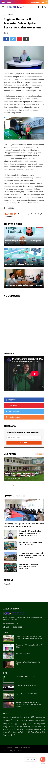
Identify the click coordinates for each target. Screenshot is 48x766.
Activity (5, 717)
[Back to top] (42, 755)
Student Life (6, 732)
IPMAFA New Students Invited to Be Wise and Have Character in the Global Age (31, 555)
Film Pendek (29, 721)
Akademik (15, 717)
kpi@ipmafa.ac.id (11, 623)
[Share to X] (13, 39)
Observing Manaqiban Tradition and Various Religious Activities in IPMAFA (24, 525)
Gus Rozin (11, 724)
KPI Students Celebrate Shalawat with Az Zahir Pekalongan (28, 566)
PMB (39, 727)
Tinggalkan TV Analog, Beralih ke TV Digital (29, 646)
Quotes (28, 729)
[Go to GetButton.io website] (42, 763)
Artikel (10, 15)
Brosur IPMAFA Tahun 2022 (26, 685)
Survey (15, 732)
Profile (21, 729)
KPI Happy (11, 727)
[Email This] (26, 39)
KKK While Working (23, 653)
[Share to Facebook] (6, 39)
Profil (13, 729)
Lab (18, 727)
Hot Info (29, 724)
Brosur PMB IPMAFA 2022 (25, 677)
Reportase (37, 729)
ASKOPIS (39, 717)
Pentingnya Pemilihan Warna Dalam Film (28, 663)
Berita (6, 720)
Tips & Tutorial (36, 732)
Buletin (19, 721)
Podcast (5, 729)
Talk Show (23, 732)
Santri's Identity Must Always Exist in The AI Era (30, 543)
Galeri (42, 721)
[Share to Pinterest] (19, 39)
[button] (7, 2)
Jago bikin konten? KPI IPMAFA (27, 694)
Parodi (33, 727)
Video (6, 735)
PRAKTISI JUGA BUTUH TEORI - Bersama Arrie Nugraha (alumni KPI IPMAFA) (28, 704)
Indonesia (7, 2)
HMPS (20, 724)
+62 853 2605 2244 (13, 627)
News (25, 727)
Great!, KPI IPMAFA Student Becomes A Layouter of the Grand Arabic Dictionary (30, 533)
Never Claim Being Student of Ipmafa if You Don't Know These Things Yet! (22, 474)
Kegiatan (41, 724)
